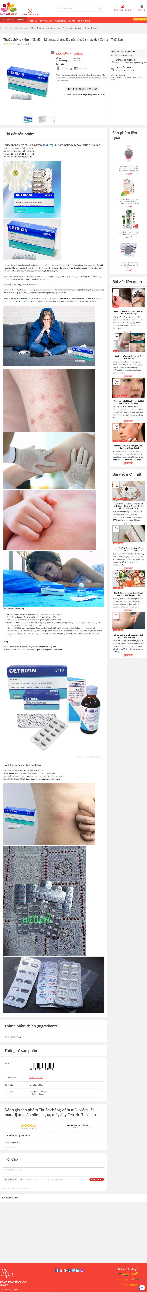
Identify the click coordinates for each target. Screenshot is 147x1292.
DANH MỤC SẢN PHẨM (15, 19)
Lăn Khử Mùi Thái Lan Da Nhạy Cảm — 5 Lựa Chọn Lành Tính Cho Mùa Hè (129, 549)
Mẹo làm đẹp (118, 543)
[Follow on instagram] (82, 1271)
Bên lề (116, 306)
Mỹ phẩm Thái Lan (120, 499)
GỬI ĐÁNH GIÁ (97, 1179)
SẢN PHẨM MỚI (46, 21)
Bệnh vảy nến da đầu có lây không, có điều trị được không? (128, 312)
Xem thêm (128, 332)
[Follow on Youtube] (61, 1271)
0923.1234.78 (33, 14)
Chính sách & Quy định (9, 1290)
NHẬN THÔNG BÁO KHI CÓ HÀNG (82, 89)
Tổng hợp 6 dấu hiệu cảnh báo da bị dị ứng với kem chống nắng (129, 402)
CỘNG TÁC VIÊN (84, 21)
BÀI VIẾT (72, 21)
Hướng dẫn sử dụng (121, 396)
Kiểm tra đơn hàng (140, 19)
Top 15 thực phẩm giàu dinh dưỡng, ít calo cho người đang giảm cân (128, 594)
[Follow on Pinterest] (65, 1271)
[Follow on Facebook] (57, 1271)
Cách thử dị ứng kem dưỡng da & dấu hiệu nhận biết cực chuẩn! (128, 447)
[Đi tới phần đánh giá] (28, 44)
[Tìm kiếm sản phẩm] (100, 8)
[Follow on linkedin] (78, 1271)
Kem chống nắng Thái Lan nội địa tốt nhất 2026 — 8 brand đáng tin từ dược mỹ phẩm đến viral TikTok (128, 506)
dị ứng (49, 145)
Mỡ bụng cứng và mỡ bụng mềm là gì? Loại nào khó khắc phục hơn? (128, 636)
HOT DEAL (33, 21)
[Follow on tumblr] (70, 1271)
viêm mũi (33, 1077)
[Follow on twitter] (74, 1271)
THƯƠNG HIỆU (60, 21)
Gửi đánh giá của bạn (19, 1135)
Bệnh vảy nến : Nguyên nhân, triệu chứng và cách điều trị (128, 357)
